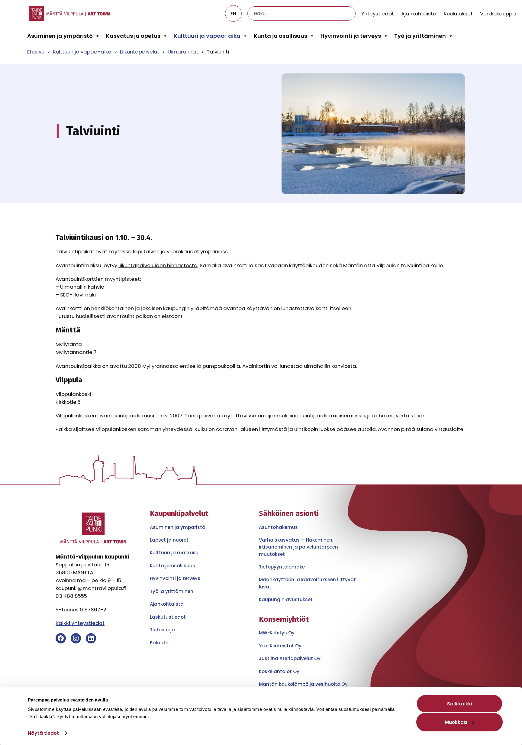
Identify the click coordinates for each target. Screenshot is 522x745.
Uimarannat (183, 51)
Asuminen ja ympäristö (60, 36)
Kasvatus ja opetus (133, 36)
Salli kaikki (459, 704)
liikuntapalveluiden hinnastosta (158, 265)
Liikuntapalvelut (139, 51)
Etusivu (35, 51)
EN (233, 14)
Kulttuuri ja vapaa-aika (207, 36)
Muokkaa (456, 722)
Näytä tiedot (43, 733)
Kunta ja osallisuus (280, 36)
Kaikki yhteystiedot (80, 623)
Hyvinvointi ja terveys (351, 36)
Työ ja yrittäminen (420, 36)
